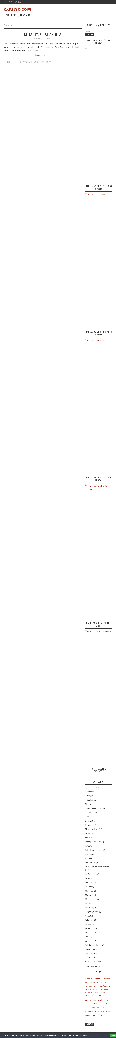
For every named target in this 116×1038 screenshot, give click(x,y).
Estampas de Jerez (93, 842)
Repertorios (90, 928)
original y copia (91, 1000)
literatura (95, 996)
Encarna (88, 837)
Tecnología (90, 949)
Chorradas (89, 812)
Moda (87, 903)
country (102, 982)
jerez (90, 996)
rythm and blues (99, 1011)
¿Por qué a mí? (91, 966)
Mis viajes (18, 2)
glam (109, 989)
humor (105, 992)
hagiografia (95, 992)
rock (94, 1008)
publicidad (88, 1004)
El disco (88, 833)
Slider (87, 937)
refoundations (88, 1008)
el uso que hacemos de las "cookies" (98, 1035)
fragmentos (107, 986)
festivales (87, 986)
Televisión (89, 953)
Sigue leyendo (42, 55)
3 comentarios (48, 38)
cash (26, 62)
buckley (21, 62)
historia (101, 992)
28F (86, 978)
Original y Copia (91, 912)
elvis (106, 982)
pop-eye (105, 1000)
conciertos (95, 982)
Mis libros (8, 2)
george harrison (104, 989)
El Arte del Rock (92, 829)
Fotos (87, 846)
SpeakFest (89, 941)
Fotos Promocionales (94, 850)
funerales (88, 989)
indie (109, 992)
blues (104, 978)
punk (95, 1004)
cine (90, 982)
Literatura (89, 882)
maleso (101, 996)
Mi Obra (88, 887)
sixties (87, 1016)
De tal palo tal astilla (42, 34)
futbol (98, 989)
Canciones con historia (94, 808)
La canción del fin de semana (97, 867)
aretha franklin (90, 978)
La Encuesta (90, 874)
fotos (101, 986)
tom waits (104, 1015)
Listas (87, 878)
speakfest (99, 1016)
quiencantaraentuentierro (104, 1004)
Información (90, 862)
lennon (42, 62)
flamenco (93, 986)
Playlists (88, 924)
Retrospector (90, 932)
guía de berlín (88, 992)
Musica (88, 907)
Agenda (88, 792)
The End (88, 958)
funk (93, 989)
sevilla (107, 1011)
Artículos (9, 62)
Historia (88, 858)
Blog (87, 804)
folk (97, 986)
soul (93, 1015)
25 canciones (90, 787)
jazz (87, 996)
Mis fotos (89, 891)
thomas (48, 62)
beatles (98, 978)
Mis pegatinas (91, 899)
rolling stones (89, 1011)
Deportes (89, 825)
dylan (30, 62)
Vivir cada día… (91, 962)
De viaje (88, 821)
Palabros (89, 920)
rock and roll (103, 1007)
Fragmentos (90, 854)
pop (100, 999)
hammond (36, 62)
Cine (87, 817)
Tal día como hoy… (92, 945)
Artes (87, 796)
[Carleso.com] (17, 9)
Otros (87, 916)
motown (107, 996)
